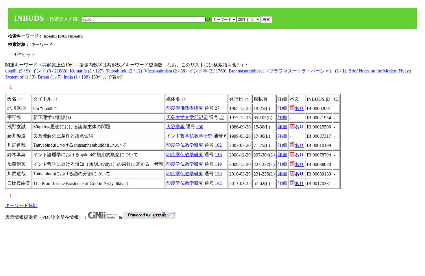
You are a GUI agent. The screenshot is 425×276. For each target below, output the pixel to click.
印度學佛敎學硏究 (184, 108)
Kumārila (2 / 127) (87, 70)
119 (218, 164)
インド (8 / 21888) (49, 70)
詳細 (282, 108)
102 (218, 145)
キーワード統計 (21, 205)
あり (299, 108)
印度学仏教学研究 (184, 145)
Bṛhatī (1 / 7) (49, 76)
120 (218, 173)
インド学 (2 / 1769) (207, 70)
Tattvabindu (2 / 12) (124, 70)
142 (218, 183)
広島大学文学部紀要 (187, 117)
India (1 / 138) (77, 76)
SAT (63, 36)
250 (199, 126)
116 (218, 154)
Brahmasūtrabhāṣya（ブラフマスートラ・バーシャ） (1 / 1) (287, 70)
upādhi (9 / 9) (17, 70)
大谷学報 (175, 126)
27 (217, 108)
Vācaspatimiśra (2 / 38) (165, 70)
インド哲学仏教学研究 (189, 135)
